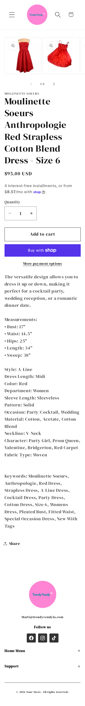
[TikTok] (53, 638)
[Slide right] (54, 84)
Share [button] (14, 543)
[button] (11, 14)
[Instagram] (42, 638)
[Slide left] (31, 84)
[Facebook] (31, 638)
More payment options (42, 263)
